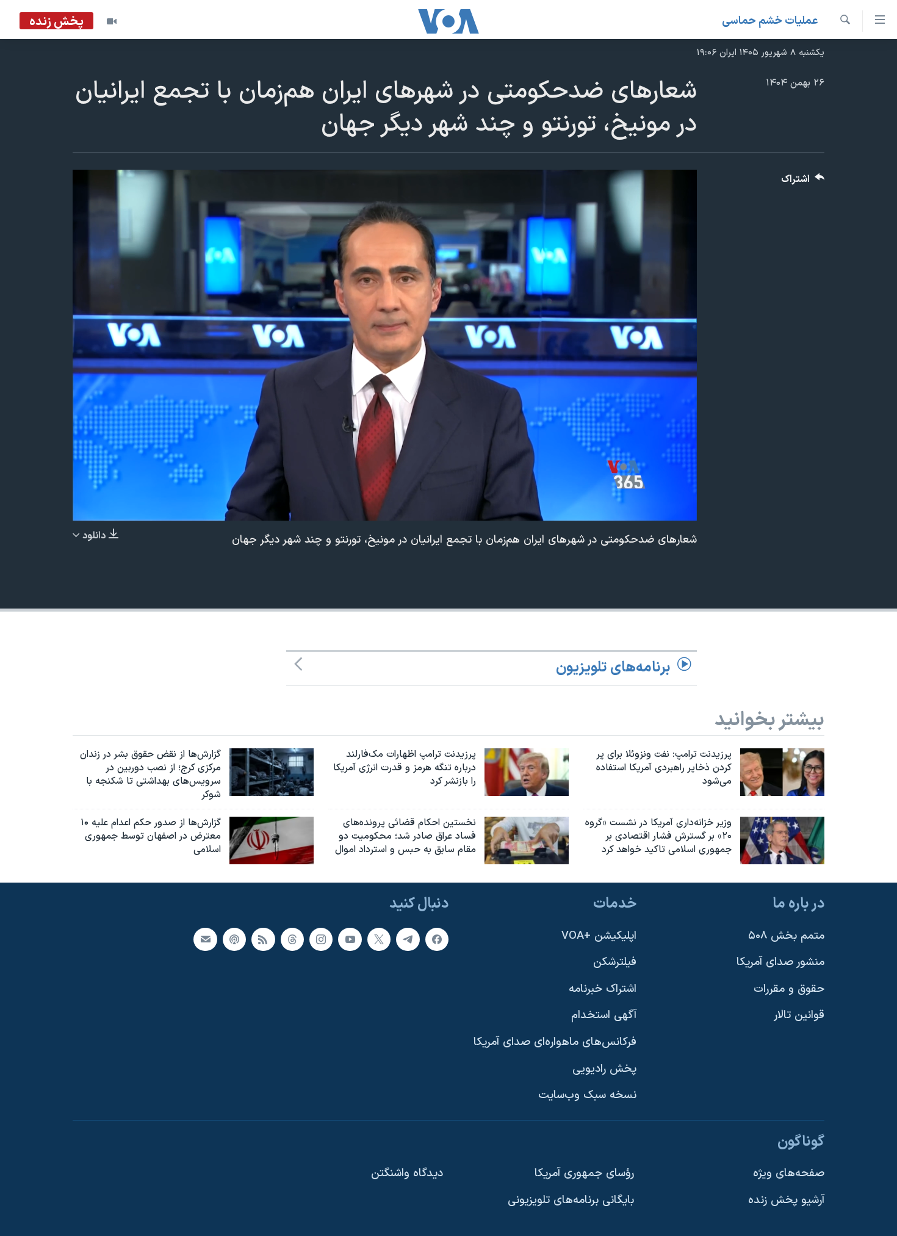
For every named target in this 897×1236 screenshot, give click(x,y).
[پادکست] (234, 939)
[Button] (803, 182)
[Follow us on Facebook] (436, 939)
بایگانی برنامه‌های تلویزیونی (571, 1200)
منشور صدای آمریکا (780, 962)
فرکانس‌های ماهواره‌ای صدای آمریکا (555, 1042)
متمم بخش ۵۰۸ (786, 936)
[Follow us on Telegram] (407, 939)
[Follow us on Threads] (292, 939)
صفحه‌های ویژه (788, 1174)
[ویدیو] (111, 21)
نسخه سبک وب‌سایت (587, 1095)
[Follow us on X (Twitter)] (379, 939)
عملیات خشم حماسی (770, 21)
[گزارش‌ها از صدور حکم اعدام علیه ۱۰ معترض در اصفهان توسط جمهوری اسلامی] (271, 840)
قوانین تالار (799, 1015)
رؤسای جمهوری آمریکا (584, 1174)
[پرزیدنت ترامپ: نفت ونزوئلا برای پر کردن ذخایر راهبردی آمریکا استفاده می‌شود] (782, 772)
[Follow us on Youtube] (349, 939)
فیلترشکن (614, 962)
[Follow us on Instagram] (321, 939)
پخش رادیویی (604, 1069)
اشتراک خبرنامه (602, 989)
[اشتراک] (205, 939)
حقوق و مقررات (789, 989)
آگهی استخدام (603, 1015)
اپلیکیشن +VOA (598, 936)
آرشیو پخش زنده (786, 1200)
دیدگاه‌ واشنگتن (407, 1174)
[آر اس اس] (263, 939)
